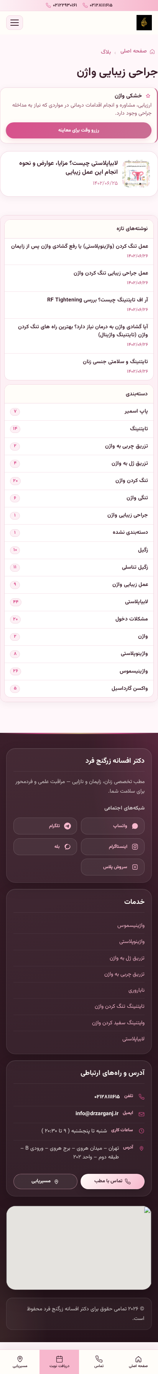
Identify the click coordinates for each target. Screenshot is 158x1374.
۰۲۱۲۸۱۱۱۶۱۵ (107, 1097)
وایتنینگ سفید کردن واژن (118, 1023)
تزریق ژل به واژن (127, 958)
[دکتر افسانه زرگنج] (144, 22)
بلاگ (106, 52)
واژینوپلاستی (132, 941)
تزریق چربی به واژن (124, 974)
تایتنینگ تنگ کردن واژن (120, 1006)
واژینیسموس (131, 925)
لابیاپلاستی (133, 1039)
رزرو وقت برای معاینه (78, 130)
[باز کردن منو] (14, 22)
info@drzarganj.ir (97, 1113)
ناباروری (136, 990)
